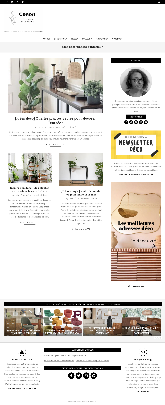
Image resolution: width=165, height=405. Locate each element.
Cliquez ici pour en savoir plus (22, 388)
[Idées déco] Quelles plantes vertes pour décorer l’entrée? (55, 120)
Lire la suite (55, 144)
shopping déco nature (76, 355)
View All (158, 338)
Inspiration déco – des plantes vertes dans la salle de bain (29, 189)
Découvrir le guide (136, 286)
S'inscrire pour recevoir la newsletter (136, 174)
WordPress (93, 401)
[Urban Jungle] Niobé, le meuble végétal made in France (81, 192)
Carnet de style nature (54, 355)
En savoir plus (136, 117)
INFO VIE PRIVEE (22, 359)
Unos (79, 401)
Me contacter (143, 392)
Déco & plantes (54, 127)
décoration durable (88, 198)
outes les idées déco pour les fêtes (93, 360)
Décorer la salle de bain (36, 195)
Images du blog (143, 359)
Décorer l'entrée (69, 127)
